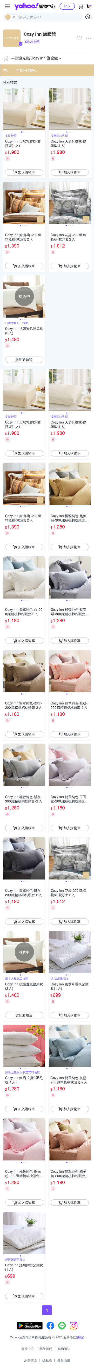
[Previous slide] (6, 109)
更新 (80, 1337)
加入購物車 (26, 172)
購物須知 (64, 1348)
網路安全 (30, 1360)
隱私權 (47, 1360)
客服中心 (27, 1348)
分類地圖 (63, 1360)
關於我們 (46, 1348)
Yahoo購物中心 (34, 6)
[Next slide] (42, 109)
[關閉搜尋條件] (14, 17)
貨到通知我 (23, 359)
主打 (7, 70)
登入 (67, 6)
